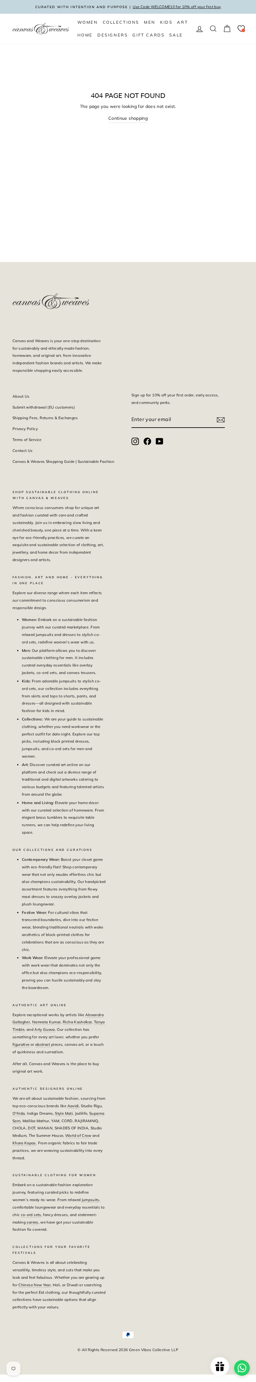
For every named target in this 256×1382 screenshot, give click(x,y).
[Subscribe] (221, 419)
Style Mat (63, 1113)
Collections (121, 22)
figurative (21, 1044)
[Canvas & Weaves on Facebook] (147, 441)
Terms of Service (27, 439)
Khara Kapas (24, 1143)
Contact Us (22, 450)
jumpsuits (90, 1199)
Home (85, 34)
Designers (112, 34)
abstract (43, 1044)
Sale (176, 34)
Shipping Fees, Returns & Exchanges (45, 417)
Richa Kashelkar (77, 1022)
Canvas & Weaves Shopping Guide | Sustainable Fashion (63, 461)
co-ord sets (31, 1214)
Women (87, 22)
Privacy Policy (25, 428)
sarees (32, 1222)
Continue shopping (128, 118)
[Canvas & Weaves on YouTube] (159, 441)
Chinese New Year (34, 1285)
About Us (21, 396)
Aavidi (73, 1105)
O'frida (18, 1113)
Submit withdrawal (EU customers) (43, 407)
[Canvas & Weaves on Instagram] (135, 441)
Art (182, 22)
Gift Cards (148, 34)
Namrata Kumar (46, 1022)
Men (149, 22)
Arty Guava (44, 1029)
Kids (166, 22)
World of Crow (78, 1135)
